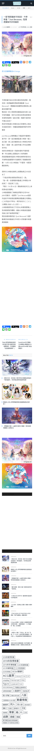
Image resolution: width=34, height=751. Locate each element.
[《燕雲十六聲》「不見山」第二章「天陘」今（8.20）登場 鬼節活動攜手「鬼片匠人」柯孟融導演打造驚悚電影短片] (5, 632)
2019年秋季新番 (20, 668)
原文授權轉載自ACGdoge (11, 71)
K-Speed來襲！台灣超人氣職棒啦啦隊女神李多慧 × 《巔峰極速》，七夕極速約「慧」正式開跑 (21, 624)
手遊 (23, 708)
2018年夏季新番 (8, 657)
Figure (6, 683)
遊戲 (12, 716)
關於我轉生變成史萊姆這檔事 (10, 720)
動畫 (31, 27)
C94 (24, 676)
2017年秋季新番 (22, 27)
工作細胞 (10, 708)
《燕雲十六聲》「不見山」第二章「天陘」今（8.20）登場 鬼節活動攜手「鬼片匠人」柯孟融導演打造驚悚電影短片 (21, 634)
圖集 (4, 708)
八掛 (23, 695)
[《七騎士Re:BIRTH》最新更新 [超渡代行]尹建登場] (5, 595)
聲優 (11, 712)
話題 (5, 716)
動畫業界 (5, 705)
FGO (23, 680)
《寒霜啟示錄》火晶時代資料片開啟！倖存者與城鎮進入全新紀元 (21, 579)
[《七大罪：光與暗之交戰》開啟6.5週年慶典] (5, 604)
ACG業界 (8, 676)
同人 (12, 704)
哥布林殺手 (27, 705)
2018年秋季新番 (11, 660)
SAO (21, 684)
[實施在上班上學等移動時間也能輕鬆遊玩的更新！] (17, 392)
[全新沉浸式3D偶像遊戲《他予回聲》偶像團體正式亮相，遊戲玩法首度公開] (5, 643)
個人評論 (6, 695)
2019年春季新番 (8, 668)
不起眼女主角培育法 (20, 687)
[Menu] (3, 3)
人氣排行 (17, 690)
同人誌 (20, 704)
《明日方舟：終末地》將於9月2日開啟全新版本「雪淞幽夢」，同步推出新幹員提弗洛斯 (17, 379)
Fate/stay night (15, 680)
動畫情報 (22, 700)
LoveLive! (14, 684)
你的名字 (26, 691)
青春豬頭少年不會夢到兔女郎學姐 (10, 723)
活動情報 (5, 712)
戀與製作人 (17, 708)
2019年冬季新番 (9, 665)
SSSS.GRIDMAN (8, 687)
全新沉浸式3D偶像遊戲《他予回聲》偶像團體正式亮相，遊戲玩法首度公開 (21, 644)
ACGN (28, 27)
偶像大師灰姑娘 (15, 695)
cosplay (6, 680)
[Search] (31, 3)
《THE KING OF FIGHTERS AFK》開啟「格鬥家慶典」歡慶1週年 (21, 614)
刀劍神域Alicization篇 (9, 700)
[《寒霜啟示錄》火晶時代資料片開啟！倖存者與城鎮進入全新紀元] (17, 416)
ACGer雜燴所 (17, 671)
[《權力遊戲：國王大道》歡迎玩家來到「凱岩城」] (5, 587)
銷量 (18, 717)
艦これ (19, 712)
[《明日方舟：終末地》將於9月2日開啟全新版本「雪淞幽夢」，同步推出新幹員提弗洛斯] (17, 368)
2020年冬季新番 (6, 671)
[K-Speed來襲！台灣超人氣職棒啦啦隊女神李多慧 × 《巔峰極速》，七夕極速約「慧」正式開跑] (5, 622)
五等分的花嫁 (7, 691)
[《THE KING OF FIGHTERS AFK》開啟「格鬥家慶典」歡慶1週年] (5, 613)
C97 (28, 676)
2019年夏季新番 (23, 665)
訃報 (25, 712)
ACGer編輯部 (6, 27)
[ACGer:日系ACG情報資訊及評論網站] (17, 3)
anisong (18, 676)
